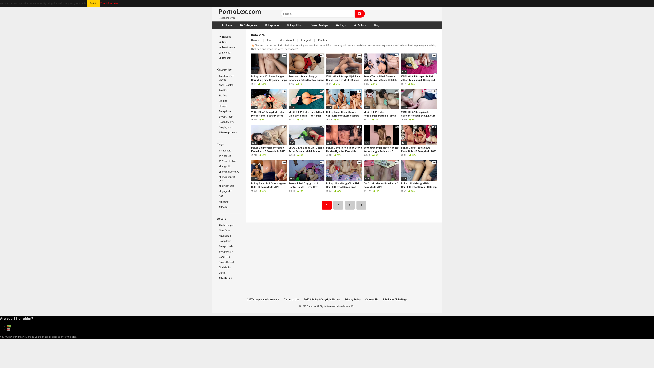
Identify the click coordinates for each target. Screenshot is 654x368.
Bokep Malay (226, 251)
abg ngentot (225, 191)
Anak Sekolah (226, 85)
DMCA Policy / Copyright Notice (322, 299)
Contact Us (371, 299)
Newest (226, 36)
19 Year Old (225, 156)
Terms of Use (291, 299)
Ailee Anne (224, 230)
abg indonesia (226, 186)
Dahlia (222, 272)
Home (228, 25)
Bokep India (225, 241)
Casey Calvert (226, 262)
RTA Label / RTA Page (395, 299)
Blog (376, 25)
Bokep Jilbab (294, 25)
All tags (223, 207)
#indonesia (225, 150)
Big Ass (223, 95)
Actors (362, 25)
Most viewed (229, 47)
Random (226, 58)
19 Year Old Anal (228, 161)
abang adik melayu (229, 171)
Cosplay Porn (226, 127)
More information (109, 3)
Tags (343, 25)
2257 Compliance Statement (263, 299)
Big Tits (223, 100)
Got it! (93, 3)
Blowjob (223, 106)
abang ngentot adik (227, 179)
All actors (224, 278)
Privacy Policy (353, 299)
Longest (226, 52)
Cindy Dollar (225, 267)
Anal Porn (224, 90)
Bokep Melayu (319, 25)
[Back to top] (642, 357)
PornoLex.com (239, 11)
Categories (250, 25)
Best (225, 42)
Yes (9, 326)
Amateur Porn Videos (226, 78)
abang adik (225, 166)
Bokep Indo (272, 25)
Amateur (224, 201)
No (8, 329)
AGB (221, 196)
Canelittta (224, 257)
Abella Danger (226, 225)
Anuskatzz (225, 235)
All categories (227, 132)
